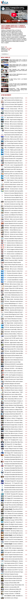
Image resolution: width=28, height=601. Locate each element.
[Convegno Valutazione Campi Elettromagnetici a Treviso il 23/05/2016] (2, 405)
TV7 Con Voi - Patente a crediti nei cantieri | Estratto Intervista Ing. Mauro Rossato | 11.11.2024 (14, 137)
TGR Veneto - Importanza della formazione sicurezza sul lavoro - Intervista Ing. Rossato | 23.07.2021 (14, 310)
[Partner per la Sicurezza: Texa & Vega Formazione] (2, 111)
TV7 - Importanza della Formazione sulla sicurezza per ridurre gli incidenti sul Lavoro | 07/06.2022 (14, 240)
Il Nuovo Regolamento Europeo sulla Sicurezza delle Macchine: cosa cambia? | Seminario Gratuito (14, 162)
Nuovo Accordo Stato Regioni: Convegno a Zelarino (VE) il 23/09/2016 (14, 401)
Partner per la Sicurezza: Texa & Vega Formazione (14, 111)
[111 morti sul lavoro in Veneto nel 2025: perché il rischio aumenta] (2, 107)
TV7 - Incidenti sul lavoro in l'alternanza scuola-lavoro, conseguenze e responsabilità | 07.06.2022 (14, 243)
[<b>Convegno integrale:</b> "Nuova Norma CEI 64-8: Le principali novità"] (2, 509)
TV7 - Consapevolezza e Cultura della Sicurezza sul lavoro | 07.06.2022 (14, 251)
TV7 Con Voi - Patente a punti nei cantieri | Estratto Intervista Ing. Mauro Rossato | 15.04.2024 (14, 150)
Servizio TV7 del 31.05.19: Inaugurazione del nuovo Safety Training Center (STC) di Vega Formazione (14, 357)
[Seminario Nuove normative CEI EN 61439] (2, 581)
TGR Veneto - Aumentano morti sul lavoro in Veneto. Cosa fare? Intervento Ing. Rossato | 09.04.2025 (14, 128)
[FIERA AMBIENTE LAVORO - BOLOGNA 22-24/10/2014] (2, 596)
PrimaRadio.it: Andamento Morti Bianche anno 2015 (14, 435)
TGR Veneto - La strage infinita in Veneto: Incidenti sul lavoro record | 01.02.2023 (14, 212)
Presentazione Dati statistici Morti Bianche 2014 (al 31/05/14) (14, 474)
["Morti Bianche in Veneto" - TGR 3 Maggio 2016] (2, 407)
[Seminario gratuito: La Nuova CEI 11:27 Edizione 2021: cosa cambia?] (2, 286)
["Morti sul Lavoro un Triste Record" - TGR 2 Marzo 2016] (2, 416)
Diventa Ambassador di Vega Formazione (12, 262)
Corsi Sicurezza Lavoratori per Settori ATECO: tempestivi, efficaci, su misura (14, 102)
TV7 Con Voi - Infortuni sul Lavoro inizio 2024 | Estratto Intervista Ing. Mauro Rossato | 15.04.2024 (14, 152)
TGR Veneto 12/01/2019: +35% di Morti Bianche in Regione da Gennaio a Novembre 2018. (14, 368)
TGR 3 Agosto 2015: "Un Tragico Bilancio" (13, 444)
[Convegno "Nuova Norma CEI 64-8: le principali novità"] (2, 507)
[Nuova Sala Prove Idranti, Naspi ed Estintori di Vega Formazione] (2, 208)
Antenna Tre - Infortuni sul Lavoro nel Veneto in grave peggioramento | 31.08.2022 (14, 234)
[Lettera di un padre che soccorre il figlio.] (2, 362)
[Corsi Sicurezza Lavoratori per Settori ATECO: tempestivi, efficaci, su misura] (2, 102)
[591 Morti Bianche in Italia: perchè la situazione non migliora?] (2, 381)
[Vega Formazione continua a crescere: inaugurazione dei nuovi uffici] (2, 146)
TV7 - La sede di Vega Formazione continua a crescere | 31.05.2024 (14, 143)
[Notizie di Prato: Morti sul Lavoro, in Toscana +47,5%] (2, 433)
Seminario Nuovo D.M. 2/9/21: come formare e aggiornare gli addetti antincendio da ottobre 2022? (14, 221)
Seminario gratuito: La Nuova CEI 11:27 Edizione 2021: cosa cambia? (14, 286)
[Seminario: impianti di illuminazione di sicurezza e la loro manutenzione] (2, 555)
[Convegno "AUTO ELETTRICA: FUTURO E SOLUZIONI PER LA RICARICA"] (2, 516)
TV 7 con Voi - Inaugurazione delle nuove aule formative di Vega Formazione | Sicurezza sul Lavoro (14, 256)
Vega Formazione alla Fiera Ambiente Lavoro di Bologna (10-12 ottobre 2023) (14, 167)
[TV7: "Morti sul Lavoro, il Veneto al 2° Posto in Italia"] (2, 420)
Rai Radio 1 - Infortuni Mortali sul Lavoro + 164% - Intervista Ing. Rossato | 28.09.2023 (14, 230)
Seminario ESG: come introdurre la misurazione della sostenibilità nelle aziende (14, 210)
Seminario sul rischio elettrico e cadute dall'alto (13, 550)
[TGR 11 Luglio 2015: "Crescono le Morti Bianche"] (2, 446)
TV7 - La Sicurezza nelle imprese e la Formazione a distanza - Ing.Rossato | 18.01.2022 (14, 277)
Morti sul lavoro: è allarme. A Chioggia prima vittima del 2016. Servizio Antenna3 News (14, 418)
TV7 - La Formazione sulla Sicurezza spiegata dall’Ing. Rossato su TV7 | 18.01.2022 (14, 282)
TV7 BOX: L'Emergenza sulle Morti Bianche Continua (14, 431)
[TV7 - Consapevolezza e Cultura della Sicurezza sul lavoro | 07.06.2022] (2, 252)
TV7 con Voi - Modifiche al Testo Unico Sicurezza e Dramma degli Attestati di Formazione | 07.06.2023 (14, 175)
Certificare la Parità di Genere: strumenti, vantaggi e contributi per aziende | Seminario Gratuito (14, 184)
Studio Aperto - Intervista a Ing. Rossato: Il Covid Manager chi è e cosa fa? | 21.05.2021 (14, 331)
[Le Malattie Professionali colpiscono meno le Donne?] (2, 388)
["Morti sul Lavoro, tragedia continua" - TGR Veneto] (2, 392)
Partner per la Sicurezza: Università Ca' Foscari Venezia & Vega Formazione (14, 98)
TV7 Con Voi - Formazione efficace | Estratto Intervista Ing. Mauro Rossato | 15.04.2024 (14, 154)
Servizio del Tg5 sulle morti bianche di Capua (13, 572)
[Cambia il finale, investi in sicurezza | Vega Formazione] (2, 113)
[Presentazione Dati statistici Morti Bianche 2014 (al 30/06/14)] (2, 470)
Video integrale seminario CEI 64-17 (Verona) (13, 563)
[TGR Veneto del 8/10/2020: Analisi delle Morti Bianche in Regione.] (2, 353)
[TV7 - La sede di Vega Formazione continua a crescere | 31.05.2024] (2, 143)
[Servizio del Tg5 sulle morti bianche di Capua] (2, 572)
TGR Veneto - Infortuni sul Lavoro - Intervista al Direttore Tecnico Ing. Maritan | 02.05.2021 (14, 340)
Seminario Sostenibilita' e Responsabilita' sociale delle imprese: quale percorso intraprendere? (14, 238)
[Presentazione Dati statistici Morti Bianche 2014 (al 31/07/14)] (2, 468)
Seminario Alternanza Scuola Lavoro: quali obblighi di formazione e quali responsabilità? (14, 217)
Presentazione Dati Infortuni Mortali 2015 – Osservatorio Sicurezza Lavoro (14, 414)
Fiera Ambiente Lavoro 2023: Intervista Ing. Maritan (14, 169)
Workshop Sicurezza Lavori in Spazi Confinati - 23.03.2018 (14, 379)
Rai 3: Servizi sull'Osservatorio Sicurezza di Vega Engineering (14, 567)
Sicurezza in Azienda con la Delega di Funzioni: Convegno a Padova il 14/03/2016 (14, 409)
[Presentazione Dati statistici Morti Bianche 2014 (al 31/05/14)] (2, 475)
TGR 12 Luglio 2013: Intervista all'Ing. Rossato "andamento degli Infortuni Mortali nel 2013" (14, 496)
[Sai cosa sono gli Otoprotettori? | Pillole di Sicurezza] (2, 336)
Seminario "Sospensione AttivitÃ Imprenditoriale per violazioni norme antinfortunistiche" (14, 260)
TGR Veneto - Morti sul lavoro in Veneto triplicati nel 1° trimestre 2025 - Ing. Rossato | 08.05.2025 (14, 124)
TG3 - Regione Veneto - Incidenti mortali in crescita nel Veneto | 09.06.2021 (14, 323)
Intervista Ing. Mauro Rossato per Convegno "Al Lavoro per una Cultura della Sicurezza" (14, 385)
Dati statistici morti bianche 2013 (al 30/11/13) (13, 491)
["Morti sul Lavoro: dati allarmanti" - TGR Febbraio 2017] (2, 397)
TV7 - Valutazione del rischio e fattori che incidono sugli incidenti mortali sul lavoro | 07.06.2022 (14, 245)
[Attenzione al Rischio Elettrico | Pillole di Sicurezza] (2, 334)
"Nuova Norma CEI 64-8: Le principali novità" (14, 509)
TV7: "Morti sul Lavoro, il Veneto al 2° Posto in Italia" (14, 420)
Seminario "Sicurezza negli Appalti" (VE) (12, 591)
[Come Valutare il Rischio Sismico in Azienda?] (2, 390)
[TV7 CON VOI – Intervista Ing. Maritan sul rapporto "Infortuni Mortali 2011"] (2, 531)
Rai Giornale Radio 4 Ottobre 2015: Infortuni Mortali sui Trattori (14, 437)
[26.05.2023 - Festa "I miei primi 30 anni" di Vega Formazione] (2, 182)
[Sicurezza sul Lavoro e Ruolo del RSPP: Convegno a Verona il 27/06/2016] (2, 403)
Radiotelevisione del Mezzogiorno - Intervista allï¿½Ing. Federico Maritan (14, 561)
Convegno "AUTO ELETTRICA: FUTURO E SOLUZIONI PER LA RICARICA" (14, 515)
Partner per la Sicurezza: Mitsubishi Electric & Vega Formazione (14, 193)
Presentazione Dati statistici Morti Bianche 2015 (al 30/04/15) (14, 450)
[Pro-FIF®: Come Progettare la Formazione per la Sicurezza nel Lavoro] (2, 375)
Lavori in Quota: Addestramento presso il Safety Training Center (14, 295)
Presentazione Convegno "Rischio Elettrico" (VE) (14, 585)
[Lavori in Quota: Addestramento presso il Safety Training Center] (2, 295)
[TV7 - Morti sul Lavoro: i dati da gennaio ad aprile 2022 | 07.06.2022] (2, 247)
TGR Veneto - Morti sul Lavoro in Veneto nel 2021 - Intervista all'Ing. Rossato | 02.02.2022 (14, 266)
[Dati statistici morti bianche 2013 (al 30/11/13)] (2, 492)
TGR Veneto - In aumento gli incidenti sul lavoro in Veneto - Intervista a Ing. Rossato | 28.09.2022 (14, 225)
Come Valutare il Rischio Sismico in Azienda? (13, 390)
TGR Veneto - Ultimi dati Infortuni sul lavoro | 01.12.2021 (14, 290)
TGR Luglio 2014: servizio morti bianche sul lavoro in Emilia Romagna (14, 472)
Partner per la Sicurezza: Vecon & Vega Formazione (14, 132)
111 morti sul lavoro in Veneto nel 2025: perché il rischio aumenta (14, 106)
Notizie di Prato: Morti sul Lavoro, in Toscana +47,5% (14, 433)
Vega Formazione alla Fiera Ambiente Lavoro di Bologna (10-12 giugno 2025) (14, 115)
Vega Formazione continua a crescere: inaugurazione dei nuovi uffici (14, 145)
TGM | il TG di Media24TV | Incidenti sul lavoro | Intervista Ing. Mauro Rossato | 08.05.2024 (14, 147)
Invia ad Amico (4, 51)
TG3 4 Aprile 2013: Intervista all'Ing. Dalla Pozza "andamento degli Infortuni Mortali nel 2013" (14, 502)
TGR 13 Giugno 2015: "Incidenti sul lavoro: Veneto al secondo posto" (14, 453)
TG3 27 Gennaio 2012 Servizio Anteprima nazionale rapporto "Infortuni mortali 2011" (14, 539)
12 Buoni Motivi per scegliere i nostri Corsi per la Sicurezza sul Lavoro (14, 370)
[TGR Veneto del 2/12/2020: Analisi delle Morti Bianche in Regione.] (2, 347)
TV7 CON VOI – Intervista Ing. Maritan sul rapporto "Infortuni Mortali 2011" (14, 530)
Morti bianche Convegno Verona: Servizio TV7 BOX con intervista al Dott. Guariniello (14, 424)
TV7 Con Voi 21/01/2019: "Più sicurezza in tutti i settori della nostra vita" (14, 366)
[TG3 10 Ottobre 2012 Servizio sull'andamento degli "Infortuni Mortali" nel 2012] (2, 511)
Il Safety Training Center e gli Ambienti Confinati (14, 308)
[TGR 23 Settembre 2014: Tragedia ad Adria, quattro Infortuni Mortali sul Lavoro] (2, 466)
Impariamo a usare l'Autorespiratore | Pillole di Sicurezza (14, 320)
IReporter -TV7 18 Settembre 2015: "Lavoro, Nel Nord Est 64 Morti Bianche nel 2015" (14, 440)
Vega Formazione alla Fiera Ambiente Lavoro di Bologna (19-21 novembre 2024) (14, 134)
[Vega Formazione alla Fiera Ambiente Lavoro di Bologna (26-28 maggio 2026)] (2, 100)
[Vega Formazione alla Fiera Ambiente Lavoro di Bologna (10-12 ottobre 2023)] (2, 167)
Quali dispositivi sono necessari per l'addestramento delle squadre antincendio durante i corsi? (14, 206)
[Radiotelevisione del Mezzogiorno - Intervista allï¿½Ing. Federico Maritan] (2, 561)
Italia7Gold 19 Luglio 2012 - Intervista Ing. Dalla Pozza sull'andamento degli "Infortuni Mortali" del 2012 (14, 522)
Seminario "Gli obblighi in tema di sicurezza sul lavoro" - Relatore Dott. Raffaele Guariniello (14, 524)
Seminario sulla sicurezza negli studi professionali (14, 559)
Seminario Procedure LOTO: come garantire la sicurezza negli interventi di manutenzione (14, 158)
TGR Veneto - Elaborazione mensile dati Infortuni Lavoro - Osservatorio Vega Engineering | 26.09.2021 (14, 301)
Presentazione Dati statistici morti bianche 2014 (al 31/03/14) (14, 485)
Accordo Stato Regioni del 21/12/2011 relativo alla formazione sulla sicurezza (14, 535)
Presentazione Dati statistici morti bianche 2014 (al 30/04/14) (14, 478)
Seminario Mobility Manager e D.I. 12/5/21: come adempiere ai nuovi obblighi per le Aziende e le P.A (14, 303)
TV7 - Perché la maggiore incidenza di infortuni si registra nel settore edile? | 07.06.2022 (14, 249)
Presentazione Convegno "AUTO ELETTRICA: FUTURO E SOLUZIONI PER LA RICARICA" (14, 520)
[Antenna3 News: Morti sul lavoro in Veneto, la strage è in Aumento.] (2, 429)
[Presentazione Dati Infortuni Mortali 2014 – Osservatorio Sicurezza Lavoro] (2, 457)
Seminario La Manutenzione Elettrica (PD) (12, 589)
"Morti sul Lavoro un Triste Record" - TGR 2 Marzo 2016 (14, 416)
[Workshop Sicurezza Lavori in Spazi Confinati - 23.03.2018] (2, 379)
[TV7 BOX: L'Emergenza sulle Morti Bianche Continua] (2, 431)
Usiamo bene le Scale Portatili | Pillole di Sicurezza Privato (14, 329)
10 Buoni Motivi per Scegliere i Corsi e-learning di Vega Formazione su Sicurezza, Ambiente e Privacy (14, 186)
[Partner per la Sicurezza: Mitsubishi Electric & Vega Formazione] (2, 193)
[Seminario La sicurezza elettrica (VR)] (2, 587)
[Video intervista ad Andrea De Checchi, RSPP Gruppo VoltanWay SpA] (2, 200)
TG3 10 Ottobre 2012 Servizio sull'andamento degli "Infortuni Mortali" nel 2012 (14, 511)
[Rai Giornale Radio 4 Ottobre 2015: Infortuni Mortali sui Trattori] (2, 438)
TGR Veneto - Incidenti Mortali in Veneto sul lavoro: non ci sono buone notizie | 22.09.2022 (14, 232)
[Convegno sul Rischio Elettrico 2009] (2, 583)
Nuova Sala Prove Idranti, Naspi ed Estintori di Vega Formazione (14, 208)
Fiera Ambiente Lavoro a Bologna (11, 598)
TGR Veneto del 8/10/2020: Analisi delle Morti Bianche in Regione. (14, 353)
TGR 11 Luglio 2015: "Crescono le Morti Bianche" (14, 446)
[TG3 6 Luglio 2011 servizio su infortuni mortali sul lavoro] (2, 552)
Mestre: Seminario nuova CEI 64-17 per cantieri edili (14, 569)
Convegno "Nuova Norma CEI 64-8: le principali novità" (14, 507)
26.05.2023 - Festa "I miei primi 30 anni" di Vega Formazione (14, 182)
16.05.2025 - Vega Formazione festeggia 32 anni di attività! (14, 119)
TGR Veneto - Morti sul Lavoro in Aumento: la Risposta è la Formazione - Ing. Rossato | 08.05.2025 (14, 121)
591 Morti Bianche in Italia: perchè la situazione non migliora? (14, 381)
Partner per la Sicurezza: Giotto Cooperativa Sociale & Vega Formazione (14, 104)
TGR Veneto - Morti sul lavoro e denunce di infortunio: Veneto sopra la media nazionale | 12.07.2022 (14, 236)
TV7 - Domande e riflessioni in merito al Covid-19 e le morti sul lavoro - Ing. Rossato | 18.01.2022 (14, 271)
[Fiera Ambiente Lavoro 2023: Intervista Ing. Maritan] (2, 169)
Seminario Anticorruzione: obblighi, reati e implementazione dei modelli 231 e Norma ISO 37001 (14, 160)
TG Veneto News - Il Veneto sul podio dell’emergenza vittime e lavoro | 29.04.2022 (14, 258)
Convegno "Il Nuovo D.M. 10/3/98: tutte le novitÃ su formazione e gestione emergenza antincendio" (14, 288)
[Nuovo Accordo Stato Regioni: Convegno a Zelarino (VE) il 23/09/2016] (2, 401)
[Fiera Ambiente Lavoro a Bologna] (2, 598)
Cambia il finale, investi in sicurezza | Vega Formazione (14, 113)
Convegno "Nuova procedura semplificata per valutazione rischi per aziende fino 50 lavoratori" (14, 504)
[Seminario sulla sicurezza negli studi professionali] (2, 559)
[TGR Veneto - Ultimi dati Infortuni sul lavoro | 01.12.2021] (2, 291)
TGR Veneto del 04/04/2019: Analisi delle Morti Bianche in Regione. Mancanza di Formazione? (14, 364)
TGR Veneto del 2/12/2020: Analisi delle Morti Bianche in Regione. (14, 346)
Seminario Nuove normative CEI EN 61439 (13, 580)
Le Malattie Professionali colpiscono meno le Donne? (14, 388)
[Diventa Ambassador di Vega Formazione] (2, 262)
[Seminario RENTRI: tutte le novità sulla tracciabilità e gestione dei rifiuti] (2, 156)
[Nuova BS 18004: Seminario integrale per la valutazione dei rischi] (2, 548)
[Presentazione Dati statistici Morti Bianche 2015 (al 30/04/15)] (2, 451)
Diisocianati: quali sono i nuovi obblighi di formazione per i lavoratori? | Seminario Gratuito (14, 171)
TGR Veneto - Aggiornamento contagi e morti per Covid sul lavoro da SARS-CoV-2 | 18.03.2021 (14, 342)
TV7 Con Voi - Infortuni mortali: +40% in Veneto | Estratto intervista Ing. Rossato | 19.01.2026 (14, 108)
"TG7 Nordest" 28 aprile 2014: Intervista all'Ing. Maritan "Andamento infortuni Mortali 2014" (14, 481)
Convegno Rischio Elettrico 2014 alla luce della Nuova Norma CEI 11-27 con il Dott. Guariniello (14, 476)
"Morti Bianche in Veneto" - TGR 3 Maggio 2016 (14, 407)
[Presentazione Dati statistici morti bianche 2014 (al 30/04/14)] (2, 479)
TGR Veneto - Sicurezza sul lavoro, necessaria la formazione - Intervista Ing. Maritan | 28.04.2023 (14, 188)
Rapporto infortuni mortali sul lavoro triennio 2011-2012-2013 (14, 489)
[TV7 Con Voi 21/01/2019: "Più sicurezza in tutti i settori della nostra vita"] (2, 366)
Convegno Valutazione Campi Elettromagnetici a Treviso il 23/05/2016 (14, 405)
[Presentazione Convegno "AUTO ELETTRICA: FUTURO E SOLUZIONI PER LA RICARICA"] (2, 520)
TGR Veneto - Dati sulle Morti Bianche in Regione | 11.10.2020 (14, 351)
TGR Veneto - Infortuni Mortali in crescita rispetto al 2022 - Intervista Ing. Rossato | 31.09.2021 (14, 305)
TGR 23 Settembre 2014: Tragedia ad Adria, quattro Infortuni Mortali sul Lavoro (14, 465)
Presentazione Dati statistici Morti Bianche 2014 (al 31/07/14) (14, 468)
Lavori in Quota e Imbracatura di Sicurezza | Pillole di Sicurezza (14, 318)
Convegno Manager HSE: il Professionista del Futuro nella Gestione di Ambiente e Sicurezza (14, 316)
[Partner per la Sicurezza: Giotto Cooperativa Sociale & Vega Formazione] (2, 104)
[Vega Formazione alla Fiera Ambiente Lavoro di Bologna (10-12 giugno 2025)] (2, 115)
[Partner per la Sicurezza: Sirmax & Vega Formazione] (2, 130)
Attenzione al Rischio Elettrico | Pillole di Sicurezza (14, 333)
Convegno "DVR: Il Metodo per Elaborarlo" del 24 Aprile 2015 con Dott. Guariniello (14, 455)
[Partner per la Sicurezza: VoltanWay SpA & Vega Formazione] (2, 195)
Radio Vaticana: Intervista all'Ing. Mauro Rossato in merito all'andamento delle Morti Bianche (14, 442)
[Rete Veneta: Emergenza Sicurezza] (2, 574)
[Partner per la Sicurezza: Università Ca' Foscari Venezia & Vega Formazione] (2, 98)
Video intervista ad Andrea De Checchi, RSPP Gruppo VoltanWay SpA (14, 199)
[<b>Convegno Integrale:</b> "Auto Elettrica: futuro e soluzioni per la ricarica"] (2, 518)
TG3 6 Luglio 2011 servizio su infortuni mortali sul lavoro (14, 552)
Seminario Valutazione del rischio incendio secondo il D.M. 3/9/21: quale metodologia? (14, 223)
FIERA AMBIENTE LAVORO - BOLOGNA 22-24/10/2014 (14, 595)
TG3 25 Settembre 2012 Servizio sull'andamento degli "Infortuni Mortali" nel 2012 (14, 513)
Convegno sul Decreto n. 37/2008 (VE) (12, 593)
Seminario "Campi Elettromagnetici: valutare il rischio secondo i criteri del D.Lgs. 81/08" (14, 526)
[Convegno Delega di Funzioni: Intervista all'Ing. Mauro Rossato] (2, 412)
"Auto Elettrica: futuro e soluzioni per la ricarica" (14, 517)
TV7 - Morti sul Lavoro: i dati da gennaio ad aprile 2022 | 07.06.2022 (14, 247)
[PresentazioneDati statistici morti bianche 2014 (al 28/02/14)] (2, 488)
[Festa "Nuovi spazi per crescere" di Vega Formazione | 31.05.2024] (2, 141)
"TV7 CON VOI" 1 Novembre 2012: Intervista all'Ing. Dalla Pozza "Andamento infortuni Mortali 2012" (14, 494)
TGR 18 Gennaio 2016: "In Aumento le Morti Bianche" (14, 422)
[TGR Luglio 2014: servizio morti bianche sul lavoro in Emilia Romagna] (2, 472)
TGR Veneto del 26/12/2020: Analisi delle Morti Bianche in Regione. (14, 344)
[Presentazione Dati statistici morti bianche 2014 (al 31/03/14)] (2, 485)
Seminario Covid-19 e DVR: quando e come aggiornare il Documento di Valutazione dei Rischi (14, 338)
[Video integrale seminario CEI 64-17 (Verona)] (2, 563)
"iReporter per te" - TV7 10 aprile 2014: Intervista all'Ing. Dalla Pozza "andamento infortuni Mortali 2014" (14, 483)
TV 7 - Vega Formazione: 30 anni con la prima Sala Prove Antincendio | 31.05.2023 (14, 180)
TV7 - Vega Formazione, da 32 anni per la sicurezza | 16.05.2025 (14, 117)
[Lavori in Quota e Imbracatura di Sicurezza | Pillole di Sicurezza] (2, 319)
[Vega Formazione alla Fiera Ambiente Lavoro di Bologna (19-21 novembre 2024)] (2, 135)
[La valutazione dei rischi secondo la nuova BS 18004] (2, 546)
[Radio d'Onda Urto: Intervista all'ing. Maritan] (2, 576)
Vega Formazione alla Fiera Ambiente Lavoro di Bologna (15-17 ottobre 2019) (14, 355)
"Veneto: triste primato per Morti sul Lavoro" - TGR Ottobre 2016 (14, 398)
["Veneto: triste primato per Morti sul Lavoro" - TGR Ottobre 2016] (2, 399)
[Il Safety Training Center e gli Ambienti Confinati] (2, 308)
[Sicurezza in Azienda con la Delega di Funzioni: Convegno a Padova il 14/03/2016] (2, 410)
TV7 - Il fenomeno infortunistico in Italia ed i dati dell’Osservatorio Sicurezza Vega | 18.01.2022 (14, 273)
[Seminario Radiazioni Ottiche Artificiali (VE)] (2, 578)
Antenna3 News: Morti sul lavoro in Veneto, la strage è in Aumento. (14, 429)
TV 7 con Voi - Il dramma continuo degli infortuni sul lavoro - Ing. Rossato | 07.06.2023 (14, 178)
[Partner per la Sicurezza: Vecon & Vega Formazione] (2, 133)
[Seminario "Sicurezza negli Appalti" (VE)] (2, 591)
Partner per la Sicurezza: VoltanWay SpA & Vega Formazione (14, 195)
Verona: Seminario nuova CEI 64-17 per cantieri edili (14, 565)
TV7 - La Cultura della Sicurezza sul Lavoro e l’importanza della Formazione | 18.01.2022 (14, 275)
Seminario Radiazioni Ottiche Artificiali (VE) (13, 578)
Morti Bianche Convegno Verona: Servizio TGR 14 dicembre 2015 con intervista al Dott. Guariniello (14, 427)
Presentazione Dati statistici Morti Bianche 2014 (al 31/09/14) (14, 463)
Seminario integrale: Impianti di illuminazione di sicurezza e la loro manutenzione (14, 556)
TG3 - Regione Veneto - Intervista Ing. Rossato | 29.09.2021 (14, 299)
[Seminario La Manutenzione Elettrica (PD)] (2, 589)
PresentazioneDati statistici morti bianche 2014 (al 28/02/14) (14, 487)
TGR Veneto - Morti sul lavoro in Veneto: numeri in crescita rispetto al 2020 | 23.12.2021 (14, 284)
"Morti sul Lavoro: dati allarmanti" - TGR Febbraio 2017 (14, 396)
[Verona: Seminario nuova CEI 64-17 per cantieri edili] (2, 565)
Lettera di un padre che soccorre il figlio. (12, 362)
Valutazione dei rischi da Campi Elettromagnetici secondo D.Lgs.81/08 (14, 528)
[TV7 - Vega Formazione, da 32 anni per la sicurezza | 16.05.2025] (2, 117)
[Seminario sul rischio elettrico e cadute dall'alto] (2, 550)
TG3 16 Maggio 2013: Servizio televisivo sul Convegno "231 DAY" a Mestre (14, 498)
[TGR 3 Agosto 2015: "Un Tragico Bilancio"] (2, 444)
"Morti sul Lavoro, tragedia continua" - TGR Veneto (14, 392)
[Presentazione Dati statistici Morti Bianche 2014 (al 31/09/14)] (2, 464)
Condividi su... (5, 54)
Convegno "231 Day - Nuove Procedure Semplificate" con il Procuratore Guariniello (14, 461)
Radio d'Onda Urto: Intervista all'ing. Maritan (13, 576)
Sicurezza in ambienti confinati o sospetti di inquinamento (14, 543)
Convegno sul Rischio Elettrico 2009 (11, 582)
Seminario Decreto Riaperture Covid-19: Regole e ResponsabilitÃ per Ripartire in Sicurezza (14, 314)
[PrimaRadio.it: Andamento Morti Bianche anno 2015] (2, 436)
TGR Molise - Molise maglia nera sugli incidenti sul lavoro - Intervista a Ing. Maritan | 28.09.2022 (14, 227)
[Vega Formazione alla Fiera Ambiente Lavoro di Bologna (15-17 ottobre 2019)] (2, 356)
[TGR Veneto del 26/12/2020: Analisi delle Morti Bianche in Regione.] (2, 345)
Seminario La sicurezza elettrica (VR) (11, 587)
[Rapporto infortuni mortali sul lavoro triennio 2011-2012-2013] (2, 490)
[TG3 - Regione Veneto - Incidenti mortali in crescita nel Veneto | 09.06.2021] (2, 323)
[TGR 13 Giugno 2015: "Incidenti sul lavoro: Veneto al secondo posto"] (2, 453)
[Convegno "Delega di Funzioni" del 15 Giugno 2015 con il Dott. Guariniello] (2, 449)
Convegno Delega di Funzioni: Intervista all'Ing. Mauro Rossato (14, 411)
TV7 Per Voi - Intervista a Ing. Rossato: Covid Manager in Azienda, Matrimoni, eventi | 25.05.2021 (14, 325)
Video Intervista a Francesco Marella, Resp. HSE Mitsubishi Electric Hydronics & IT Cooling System (14, 197)
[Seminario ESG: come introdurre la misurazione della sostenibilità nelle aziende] (2, 210)
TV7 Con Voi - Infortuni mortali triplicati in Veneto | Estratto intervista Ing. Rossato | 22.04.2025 (14, 126)
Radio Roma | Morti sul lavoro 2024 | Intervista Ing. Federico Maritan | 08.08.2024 (14, 139)
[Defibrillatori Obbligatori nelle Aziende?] (2, 384)
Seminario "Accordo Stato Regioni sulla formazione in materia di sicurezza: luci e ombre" (14, 533)
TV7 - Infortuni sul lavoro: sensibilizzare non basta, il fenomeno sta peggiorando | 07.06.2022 (14, 253)
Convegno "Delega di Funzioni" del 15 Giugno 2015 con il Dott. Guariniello (14, 448)
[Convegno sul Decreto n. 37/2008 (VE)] (2, 594)
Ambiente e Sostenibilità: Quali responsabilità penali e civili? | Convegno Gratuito (14, 191)
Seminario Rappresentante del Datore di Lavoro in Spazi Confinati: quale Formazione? (14, 292)
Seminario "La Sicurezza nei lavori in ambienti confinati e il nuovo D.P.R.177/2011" (14, 541)
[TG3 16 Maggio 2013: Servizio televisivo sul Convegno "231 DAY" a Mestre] (2, 498)
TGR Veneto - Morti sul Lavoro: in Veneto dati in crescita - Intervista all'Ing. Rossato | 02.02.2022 (14, 269)
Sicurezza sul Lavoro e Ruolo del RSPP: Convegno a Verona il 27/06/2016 (14, 403)
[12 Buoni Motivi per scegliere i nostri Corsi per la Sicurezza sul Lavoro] (2, 371)
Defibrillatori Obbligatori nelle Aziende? (12, 383)
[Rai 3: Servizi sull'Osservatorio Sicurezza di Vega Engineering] (2, 568)
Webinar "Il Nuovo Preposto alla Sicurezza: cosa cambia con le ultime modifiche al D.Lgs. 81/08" (14, 264)
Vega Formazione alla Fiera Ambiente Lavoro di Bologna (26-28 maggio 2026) (14, 100)
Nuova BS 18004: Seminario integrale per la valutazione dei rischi (14, 548)
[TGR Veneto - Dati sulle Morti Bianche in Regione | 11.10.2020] (2, 351)
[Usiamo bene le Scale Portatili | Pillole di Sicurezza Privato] (2, 330)
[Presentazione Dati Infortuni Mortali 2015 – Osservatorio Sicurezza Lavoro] (2, 414)
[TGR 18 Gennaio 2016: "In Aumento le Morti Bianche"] (2, 423)
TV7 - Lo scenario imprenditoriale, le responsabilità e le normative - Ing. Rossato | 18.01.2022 (14, 279)
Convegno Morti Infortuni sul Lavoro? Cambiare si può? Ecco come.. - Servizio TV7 (14, 377)
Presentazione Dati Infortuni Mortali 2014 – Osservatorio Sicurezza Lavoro (14, 457)
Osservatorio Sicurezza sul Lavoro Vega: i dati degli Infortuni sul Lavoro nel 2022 (14, 204)
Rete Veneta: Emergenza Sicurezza (11, 574)
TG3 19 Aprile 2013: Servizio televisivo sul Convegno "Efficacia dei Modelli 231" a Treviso (14, 500)
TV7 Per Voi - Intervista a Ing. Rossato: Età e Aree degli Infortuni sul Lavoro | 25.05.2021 (14, 327)
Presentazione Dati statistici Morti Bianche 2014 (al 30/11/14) (14, 459)
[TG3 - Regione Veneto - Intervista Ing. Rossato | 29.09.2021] (2, 299)
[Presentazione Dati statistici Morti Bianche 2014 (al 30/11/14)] (2, 459)
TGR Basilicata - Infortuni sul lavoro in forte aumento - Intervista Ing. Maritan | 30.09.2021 (14, 297)
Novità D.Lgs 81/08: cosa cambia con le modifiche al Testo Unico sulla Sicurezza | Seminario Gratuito (14, 173)
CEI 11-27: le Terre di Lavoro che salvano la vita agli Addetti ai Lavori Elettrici (14, 372)
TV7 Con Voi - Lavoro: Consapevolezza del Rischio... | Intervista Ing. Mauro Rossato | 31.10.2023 (14, 165)
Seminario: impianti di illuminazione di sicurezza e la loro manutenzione (14, 554)
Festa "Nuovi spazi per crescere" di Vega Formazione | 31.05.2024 (14, 141)
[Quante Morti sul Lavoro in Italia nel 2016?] (2, 394)
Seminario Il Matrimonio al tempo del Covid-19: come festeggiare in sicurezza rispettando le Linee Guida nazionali (14, 312)
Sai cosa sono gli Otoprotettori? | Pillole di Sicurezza (14, 336)
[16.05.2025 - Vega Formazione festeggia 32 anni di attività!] (2, 120)
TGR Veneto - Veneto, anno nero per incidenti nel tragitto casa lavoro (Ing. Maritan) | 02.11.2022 (14, 219)
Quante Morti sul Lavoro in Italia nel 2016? (13, 394)
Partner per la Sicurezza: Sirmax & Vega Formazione (14, 130)
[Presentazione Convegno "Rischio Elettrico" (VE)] (2, 585)
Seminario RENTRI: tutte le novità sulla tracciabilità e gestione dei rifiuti (14, 156)
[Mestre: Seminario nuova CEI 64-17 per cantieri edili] (2, 570)
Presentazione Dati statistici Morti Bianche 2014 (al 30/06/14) (14, 470)
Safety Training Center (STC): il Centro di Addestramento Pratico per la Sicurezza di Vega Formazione (14, 201)
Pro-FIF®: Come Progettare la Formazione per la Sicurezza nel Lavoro (14, 375)
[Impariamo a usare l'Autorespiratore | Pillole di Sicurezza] (2, 321)
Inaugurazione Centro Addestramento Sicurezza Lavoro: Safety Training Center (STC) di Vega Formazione (14, 359)
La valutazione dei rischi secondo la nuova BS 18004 (14, 546)
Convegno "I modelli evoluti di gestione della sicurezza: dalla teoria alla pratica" (14, 537)
